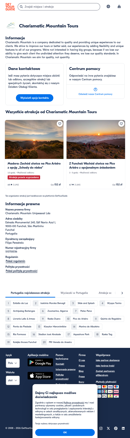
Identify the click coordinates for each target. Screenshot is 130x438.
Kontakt (60, 364)
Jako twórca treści (105, 365)
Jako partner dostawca (108, 360)
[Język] (108, 6)
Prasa (82, 376)
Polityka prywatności (62, 376)
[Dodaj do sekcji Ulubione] (60, 124)
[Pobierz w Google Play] (40, 362)
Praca (82, 365)
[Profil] (119, 6)
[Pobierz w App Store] (40, 376)
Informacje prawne (65, 369)
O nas (82, 360)
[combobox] (59, 7)
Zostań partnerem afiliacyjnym (105, 373)
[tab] (30, 293)
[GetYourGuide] (10, 7)
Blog (81, 371)
